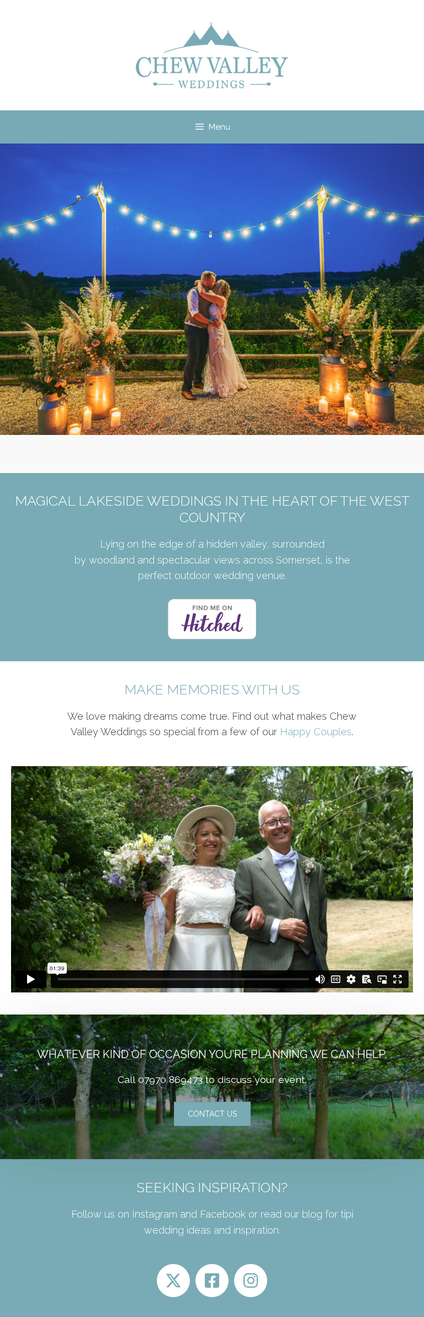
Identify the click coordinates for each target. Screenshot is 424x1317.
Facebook (223, 1214)
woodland (112, 560)
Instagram (154, 1214)
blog (310, 1214)
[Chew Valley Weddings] (212, 54)
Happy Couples (316, 731)
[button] (212, 1114)
